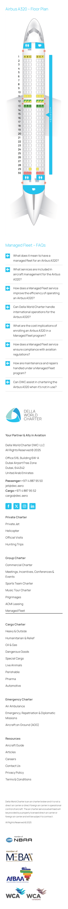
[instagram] (24, 506)
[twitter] (16, 506)
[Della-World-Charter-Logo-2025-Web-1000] (23, 409)
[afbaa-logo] (19, 867)
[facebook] (8, 506)
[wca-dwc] (26, 889)
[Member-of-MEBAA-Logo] (19, 851)
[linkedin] (32, 506)
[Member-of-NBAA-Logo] (19, 833)
